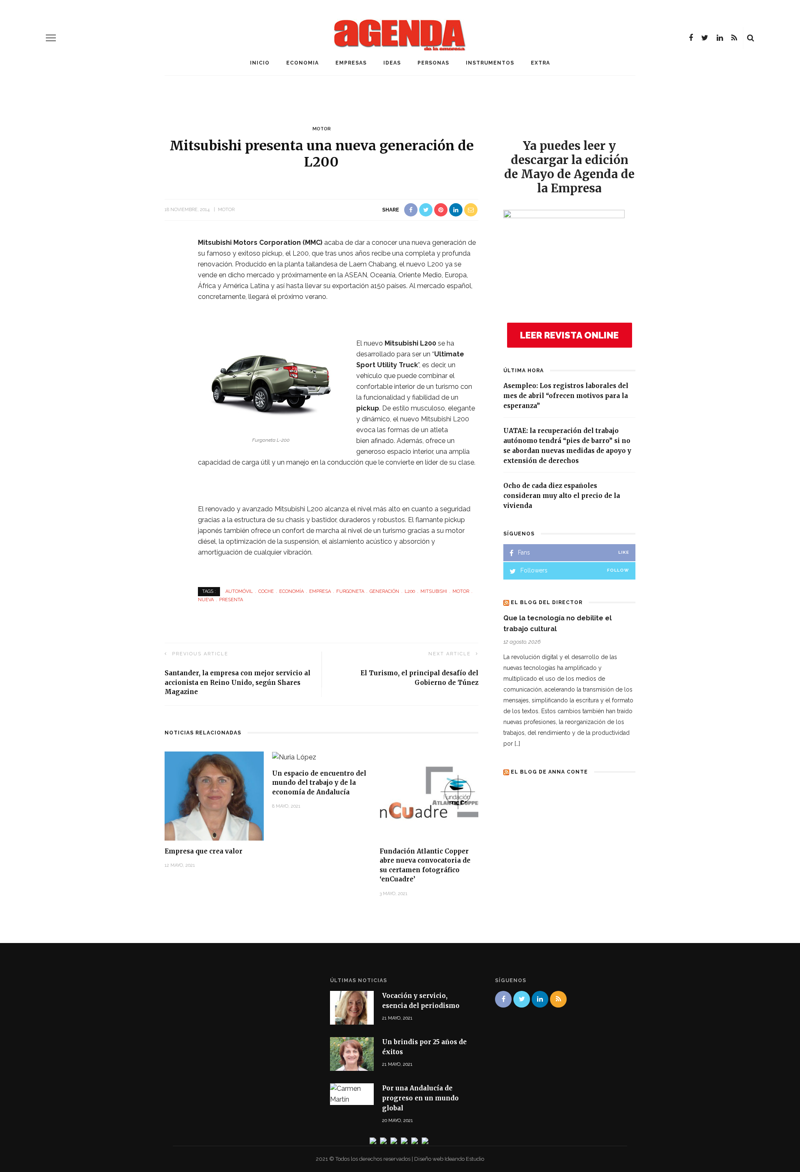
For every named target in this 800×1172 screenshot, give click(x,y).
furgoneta (350, 591)
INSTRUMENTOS (490, 63)
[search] (750, 38)
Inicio (260, 63)
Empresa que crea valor (203, 851)
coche (266, 591)
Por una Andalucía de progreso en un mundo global (420, 1098)
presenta (231, 599)
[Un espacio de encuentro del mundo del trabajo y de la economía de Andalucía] (294, 757)
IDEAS (392, 63)
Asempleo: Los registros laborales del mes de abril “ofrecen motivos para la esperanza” (565, 396)
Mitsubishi (433, 591)
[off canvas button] (51, 38)
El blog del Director (546, 602)
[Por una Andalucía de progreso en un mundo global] (352, 1094)
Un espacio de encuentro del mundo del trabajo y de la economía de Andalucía (319, 782)
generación (384, 591)
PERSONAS (433, 63)
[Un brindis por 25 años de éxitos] (352, 1054)
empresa (320, 591)
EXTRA (540, 63)
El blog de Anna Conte (549, 772)
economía (291, 591)
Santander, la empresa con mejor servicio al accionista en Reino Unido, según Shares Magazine (237, 682)
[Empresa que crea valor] (214, 795)
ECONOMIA (302, 63)
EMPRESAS (351, 63)
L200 (410, 591)
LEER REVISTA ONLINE (569, 335)
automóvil (239, 591)
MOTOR (321, 129)
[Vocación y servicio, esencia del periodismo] (352, 1007)
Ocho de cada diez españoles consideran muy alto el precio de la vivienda (561, 496)
